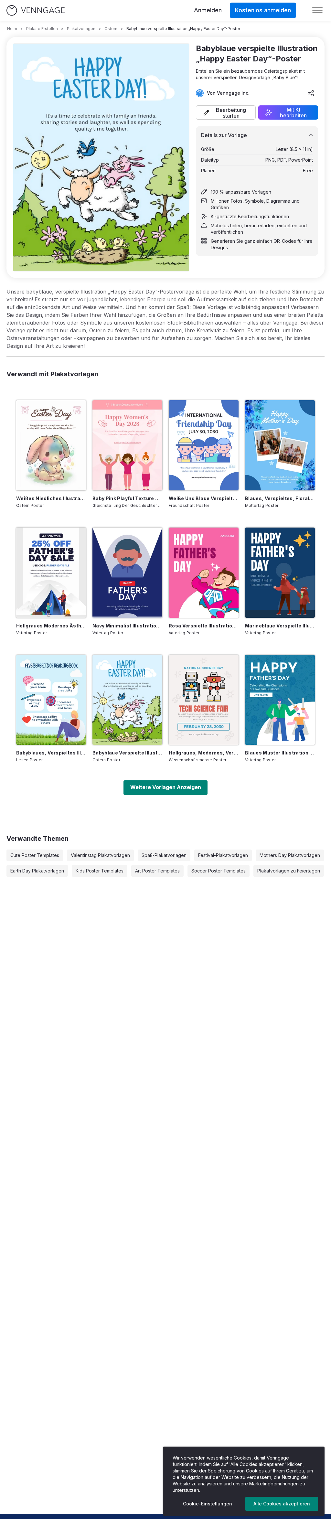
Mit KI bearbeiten (293, 112)
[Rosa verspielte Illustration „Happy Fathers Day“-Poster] (204, 573)
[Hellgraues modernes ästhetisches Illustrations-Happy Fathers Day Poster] (51, 573)
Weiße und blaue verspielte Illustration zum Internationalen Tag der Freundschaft (204, 498)
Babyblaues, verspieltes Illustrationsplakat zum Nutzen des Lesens (51, 752)
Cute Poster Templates (34, 855)
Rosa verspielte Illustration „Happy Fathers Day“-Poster (204, 625)
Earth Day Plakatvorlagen (37, 870)
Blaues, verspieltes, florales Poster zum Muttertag (280, 498)
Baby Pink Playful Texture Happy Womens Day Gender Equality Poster (127, 498)
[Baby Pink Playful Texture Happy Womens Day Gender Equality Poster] (127, 445)
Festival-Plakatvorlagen (223, 855)
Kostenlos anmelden (263, 10)
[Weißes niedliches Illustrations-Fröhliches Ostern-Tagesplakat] (51, 445)
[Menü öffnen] (317, 10)
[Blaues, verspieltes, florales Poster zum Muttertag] (280, 445)
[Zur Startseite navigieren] (35, 10)
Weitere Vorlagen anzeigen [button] (165, 787)
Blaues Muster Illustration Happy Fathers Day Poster (280, 752)
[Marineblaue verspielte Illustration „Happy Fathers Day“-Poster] (280, 573)
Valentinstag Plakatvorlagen (100, 855)
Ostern (110, 28)
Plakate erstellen (42, 28)
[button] (226, 112)
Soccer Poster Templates (218, 870)
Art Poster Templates (157, 870)
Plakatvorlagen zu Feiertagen (288, 870)
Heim (12, 28)
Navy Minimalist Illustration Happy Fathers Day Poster (127, 625)
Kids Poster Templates (99, 870)
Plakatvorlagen (81, 28)
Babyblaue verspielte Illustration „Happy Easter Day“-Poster (127, 752)
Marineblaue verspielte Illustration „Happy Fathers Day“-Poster (280, 625)
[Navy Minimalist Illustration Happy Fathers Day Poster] (127, 573)
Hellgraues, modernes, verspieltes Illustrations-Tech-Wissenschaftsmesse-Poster (204, 752)
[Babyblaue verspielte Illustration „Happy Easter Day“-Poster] (127, 700)
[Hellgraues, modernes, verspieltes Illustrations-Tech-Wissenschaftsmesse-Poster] (204, 700)
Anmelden (208, 10)
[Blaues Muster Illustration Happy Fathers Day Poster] (280, 700)
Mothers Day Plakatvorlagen (290, 855)
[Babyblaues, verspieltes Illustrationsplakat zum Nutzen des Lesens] (51, 700)
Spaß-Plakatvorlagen (164, 855)
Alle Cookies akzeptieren (281, 1503)
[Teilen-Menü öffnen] (311, 93)
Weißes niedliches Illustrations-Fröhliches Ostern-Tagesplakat (51, 498)
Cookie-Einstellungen (207, 1503)
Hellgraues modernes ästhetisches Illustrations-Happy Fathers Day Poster (51, 625)
